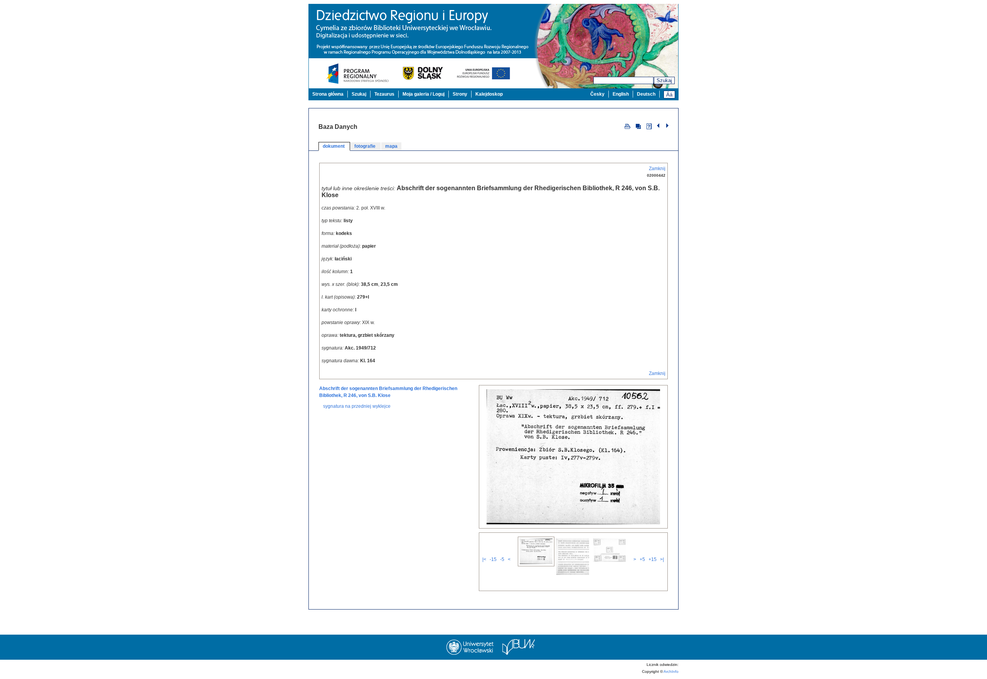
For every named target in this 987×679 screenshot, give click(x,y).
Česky (597, 94)
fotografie (365, 146)
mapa (391, 146)
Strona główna (328, 94)
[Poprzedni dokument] (659, 125)
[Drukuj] (627, 125)
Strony (460, 94)
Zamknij (657, 168)
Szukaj (664, 80)
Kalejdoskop (489, 94)
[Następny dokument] (667, 125)
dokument (334, 146)
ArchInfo (671, 671)
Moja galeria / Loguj (424, 94)
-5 (502, 559)
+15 (652, 559)
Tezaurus (384, 94)
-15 (493, 559)
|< (484, 559)
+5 (642, 559)
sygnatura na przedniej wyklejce (357, 406)
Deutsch (646, 94)
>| (662, 559)
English (621, 94)
